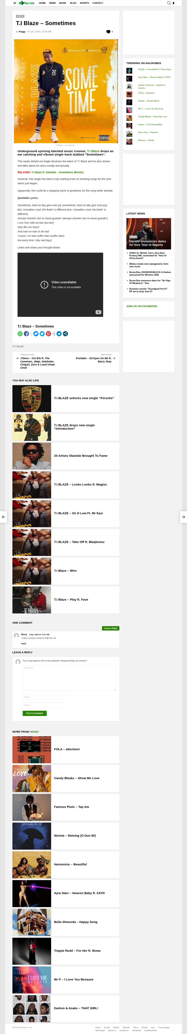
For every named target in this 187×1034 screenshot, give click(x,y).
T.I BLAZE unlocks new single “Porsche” (84, 398)
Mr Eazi (145, 1027)
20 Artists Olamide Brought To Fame (81, 455)
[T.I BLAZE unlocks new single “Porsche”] (31, 398)
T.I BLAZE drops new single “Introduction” (74, 426)
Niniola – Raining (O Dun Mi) (75, 835)
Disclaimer (136, 1030)
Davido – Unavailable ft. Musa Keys (154, 69)
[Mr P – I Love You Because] (31, 979)
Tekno (135, 1027)
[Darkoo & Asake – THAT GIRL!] (31, 1008)
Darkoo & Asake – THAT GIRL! (76, 1008)
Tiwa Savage (163, 1027)
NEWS (52, 3)
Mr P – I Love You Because (74, 979)
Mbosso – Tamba (146, 140)
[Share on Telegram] (59, 333)
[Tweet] (42, 333)
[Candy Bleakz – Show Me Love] (31, 778)
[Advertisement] (148, 32)
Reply (23, 643)
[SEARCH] (169, 3)
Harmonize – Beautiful (70, 864)
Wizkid (116, 1027)
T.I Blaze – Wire (65, 570)
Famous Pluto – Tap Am (71, 806)
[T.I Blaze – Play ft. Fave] (31, 599)
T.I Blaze (93, 151)
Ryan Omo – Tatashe (148, 132)
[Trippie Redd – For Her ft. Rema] (31, 951)
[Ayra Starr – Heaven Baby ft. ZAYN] (31, 893)
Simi (153, 1027)
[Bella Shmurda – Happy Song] (31, 922)
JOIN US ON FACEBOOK (141, 306)
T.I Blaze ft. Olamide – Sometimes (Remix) (57, 172)
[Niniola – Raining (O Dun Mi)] (31, 836)
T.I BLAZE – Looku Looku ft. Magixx (80, 484)
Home (98, 1027)
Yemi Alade (100, 1030)
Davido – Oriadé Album (149, 101)
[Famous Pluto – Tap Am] (31, 807)
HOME (42, 3)
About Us (112, 1030)
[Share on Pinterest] (48, 333)
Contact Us (124, 1030)
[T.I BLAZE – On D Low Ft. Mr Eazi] (31, 513)
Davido (107, 1027)
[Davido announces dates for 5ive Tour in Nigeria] (148, 233)
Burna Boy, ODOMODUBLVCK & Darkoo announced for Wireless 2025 (150, 273)
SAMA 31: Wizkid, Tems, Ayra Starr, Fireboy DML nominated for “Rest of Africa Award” (147, 255)
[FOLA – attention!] (31, 749)
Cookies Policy (150, 1030)
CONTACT (97, 3)
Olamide (125, 1027)
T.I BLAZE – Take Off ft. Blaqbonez (79, 542)
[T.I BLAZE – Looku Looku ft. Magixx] (31, 484)
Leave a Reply (110, 628)
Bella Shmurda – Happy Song (75, 922)
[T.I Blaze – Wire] (31, 571)
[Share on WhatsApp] (20, 333)
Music (34, 731)
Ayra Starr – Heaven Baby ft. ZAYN (79, 893)
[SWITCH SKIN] (173, 3)
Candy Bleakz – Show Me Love (76, 778)
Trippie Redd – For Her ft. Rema (77, 950)
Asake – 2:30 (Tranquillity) (150, 124)
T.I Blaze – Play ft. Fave (71, 599)
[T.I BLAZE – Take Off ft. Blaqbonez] (31, 542)
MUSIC (62, 3)
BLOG (73, 3)
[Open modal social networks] (65, 333)
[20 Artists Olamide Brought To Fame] (31, 456)
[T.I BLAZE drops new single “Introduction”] (31, 427)
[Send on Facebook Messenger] (35, 333)
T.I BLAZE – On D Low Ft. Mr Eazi (78, 513)
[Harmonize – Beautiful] (31, 864)
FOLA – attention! (67, 749)
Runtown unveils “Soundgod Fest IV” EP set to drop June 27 (148, 290)
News (133, 237)
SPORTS (84, 3)
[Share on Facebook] (26, 333)
